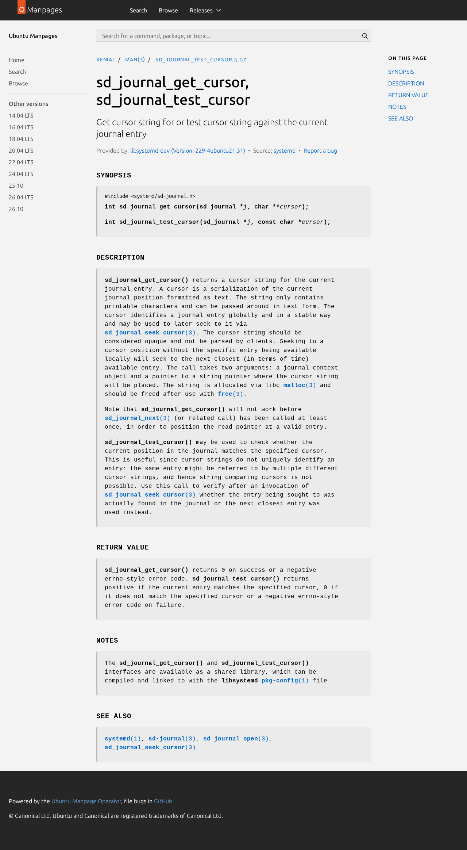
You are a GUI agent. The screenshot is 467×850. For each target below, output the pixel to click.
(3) (150, 333)
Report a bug (320, 150)
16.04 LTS (21, 127)
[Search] (365, 35)
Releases (201, 10)
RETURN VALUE (408, 95)
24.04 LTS (21, 174)
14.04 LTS (21, 115)
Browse (168, 10)
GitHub (163, 801)
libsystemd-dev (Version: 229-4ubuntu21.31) (187, 150)
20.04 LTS (21, 150)
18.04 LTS (21, 138)
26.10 (16, 209)
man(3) (135, 59)
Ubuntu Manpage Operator (86, 801)
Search (138, 10)
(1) (285, 681)
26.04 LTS (21, 197)
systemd (285, 150)
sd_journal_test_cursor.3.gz (201, 59)
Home (16, 60)
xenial (105, 59)
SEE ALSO (400, 118)
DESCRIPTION (406, 83)
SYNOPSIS (401, 71)
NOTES (397, 106)
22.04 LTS (21, 162)
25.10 (16, 185)
